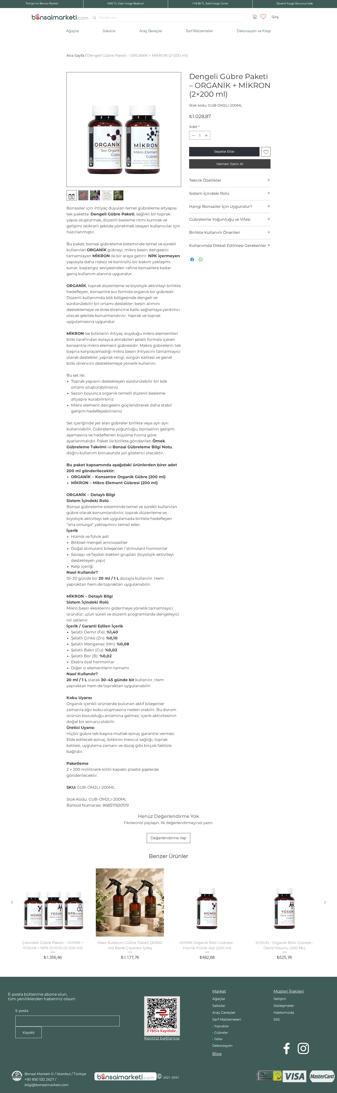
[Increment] (207, 135)
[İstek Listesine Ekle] (266, 151)
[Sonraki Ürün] (325, 902)
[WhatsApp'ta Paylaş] (201, 259)
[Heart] (263, 16)
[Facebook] (286, 1048)
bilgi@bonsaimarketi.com (47, 1085)
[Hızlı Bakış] (53, 902)
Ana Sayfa (75, 55)
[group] (168, 920)
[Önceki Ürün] (12, 902)
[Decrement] (193, 135)
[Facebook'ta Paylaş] (192, 259)
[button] (255, 16)
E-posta (21, 1010)
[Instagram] (303, 1048)
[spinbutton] (200, 135)
